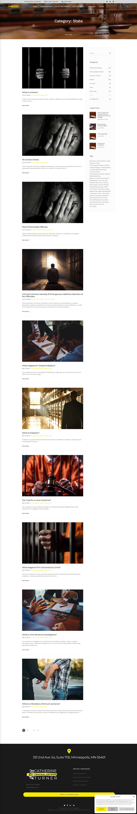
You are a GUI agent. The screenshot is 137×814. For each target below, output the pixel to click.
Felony (106, 182)
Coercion (92, 163)
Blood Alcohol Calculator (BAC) (102, 125)
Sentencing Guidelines (101, 144)
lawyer (107, 189)
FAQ (106, 180)
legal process (94, 191)
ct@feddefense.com (32, 787)
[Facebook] (67, 805)
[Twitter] (64, 805)
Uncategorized (100, 99)
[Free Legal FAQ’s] (93, 134)
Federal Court (99, 182)
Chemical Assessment (79, 773)
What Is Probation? (30, 433)
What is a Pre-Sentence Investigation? (39, 635)
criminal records (95, 172)
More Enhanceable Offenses (35, 227)
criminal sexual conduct (97, 174)
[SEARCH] (110, 53)
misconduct (105, 193)
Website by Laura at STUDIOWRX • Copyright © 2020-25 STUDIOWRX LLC (69, 810)
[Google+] (70, 805)
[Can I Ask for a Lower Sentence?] (52, 456)
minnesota (93, 193)
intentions (101, 189)
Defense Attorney (95, 176)
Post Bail (97, 195)
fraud (106, 187)
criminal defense (105, 167)
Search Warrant (94, 197)
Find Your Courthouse (80, 785)
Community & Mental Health (82, 777)
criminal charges (95, 167)
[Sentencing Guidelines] (93, 143)
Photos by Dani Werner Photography (69, 808)
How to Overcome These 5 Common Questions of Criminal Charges (104, 115)
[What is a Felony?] (52, 48)
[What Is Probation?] (52, 388)
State (46, 95)
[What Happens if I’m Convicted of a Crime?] (52, 523)
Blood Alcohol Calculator (81, 781)
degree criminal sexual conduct (99, 178)
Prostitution (105, 195)
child (108, 161)
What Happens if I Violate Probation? (38, 365)
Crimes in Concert (100, 75)
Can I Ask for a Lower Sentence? (36, 500)
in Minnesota (94, 189)
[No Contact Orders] (52, 115)
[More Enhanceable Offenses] (52, 182)
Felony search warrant (96, 184)
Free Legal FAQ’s (102, 134)
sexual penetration (95, 202)
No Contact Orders (30, 159)
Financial (100, 83)
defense (107, 174)
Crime (97, 163)
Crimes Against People (38, 95)
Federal (47, 229)
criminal (106, 165)
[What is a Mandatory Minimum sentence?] (52, 659)
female (106, 184)
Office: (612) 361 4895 (32, 784)
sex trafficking (94, 200)
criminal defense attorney (98, 169)
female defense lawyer (96, 187)
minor (99, 193)
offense (92, 195)
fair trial (101, 180)
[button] (134, 796)
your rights (93, 206)
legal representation (104, 191)
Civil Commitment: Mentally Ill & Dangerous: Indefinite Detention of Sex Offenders (52, 295)
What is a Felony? (30, 92)
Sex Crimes (48, 299)
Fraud (100, 87)
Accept (101, 809)
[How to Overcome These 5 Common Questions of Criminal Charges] (93, 113)
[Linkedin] (74, 805)
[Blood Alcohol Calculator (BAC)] (93, 124)
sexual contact (103, 200)
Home (66, 34)
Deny (113, 809)
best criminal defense (99, 161)
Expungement (94, 180)
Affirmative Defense (100, 68)
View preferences (127, 809)
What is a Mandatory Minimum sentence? (41, 704)
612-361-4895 (67, 1)
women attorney (99, 204)
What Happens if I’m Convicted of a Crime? (41, 567)
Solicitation (105, 202)
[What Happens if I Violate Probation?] (52, 321)
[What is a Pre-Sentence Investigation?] (52, 590)
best (91, 161)
